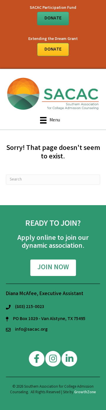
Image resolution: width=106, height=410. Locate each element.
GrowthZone (85, 392)
